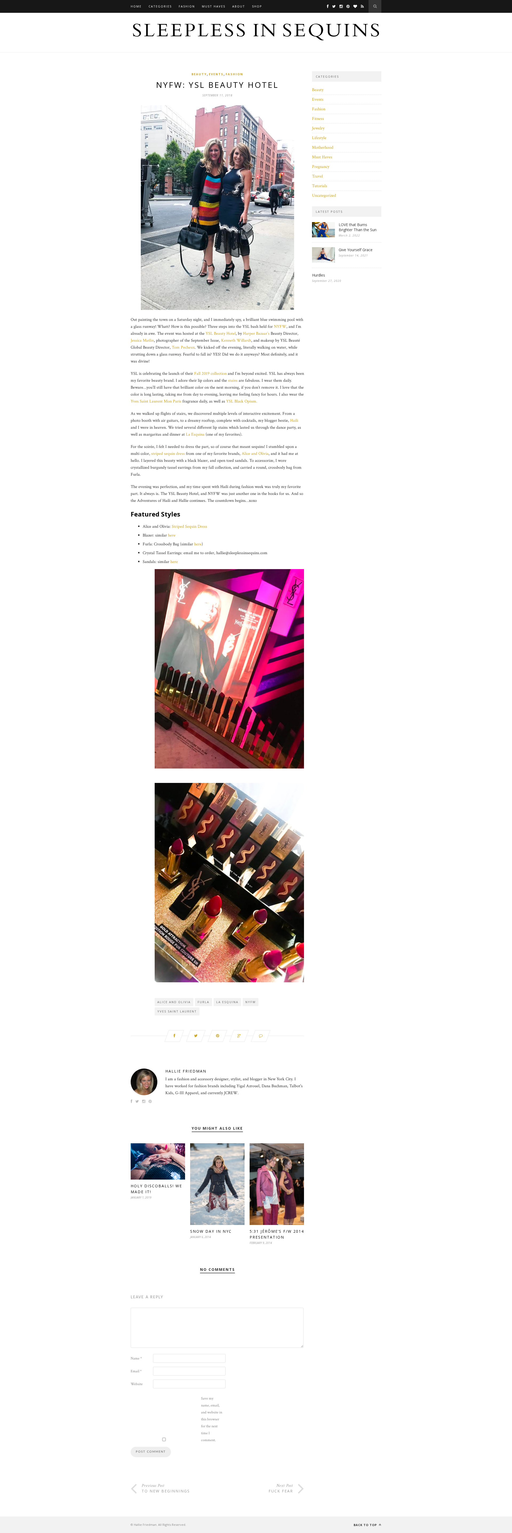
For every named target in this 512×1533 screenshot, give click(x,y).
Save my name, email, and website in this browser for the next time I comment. (211, 1419)
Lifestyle (319, 138)
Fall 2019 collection (210, 373)
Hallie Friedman (185, 1071)
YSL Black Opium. (241, 401)
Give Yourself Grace (356, 249)
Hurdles (318, 275)
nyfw (250, 1002)
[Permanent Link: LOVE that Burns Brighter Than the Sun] (323, 236)
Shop (257, 6)
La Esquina (195, 434)
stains (233, 380)
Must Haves (213, 6)
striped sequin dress (168, 453)
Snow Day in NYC (211, 1231)
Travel (317, 176)
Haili (294, 420)
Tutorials (319, 186)
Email (136, 1371)
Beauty (199, 74)
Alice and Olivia (255, 453)
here (171, 535)
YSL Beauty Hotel (221, 333)
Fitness (318, 118)
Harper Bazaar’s (256, 333)
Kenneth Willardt (236, 340)
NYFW (280, 326)
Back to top (366, 1525)
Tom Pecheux (183, 347)
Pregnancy (320, 167)
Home (136, 6)
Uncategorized (324, 195)
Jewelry (318, 128)
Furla (203, 1002)
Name (136, 1358)
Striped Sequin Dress (189, 526)
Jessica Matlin (142, 340)
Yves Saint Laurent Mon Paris (156, 401)
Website (137, 1384)
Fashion (187, 6)
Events (216, 74)
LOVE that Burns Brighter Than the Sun (358, 227)
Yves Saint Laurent (177, 1011)
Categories (160, 6)
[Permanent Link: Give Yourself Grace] (323, 261)
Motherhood (322, 147)
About (238, 6)
